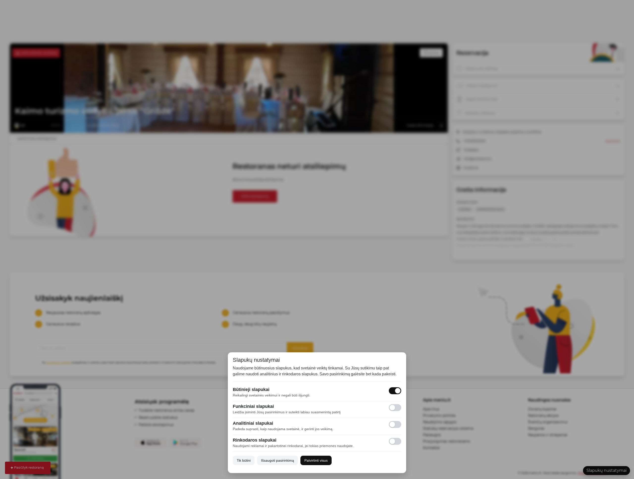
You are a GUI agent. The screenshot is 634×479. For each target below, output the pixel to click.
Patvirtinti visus (316, 460)
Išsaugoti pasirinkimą (277, 460)
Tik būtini (244, 460)
